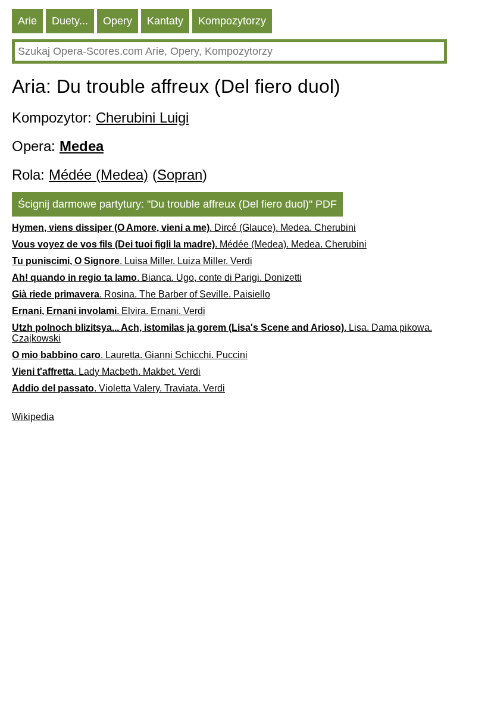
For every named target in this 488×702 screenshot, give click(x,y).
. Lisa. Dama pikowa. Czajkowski (222, 332)
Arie (27, 21)
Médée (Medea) (98, 175)
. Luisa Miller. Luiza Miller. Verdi (132, 261)
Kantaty (165, 21)
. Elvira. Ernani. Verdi (108, 311)
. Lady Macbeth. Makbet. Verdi (106, 371)
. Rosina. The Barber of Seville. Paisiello (141, 294)
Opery (117, 21)
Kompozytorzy (232, 21)
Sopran (179, 175)
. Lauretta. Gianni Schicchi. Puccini (130, 355)
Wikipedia (33, 417)
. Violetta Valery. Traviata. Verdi (118, 388)
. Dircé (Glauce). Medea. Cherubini (184, 227)
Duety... (70, 21)
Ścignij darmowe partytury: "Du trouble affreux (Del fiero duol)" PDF (177, 204)
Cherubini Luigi (142, 117)
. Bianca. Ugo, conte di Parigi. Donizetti (157, 277)
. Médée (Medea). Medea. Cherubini (189, 244)
